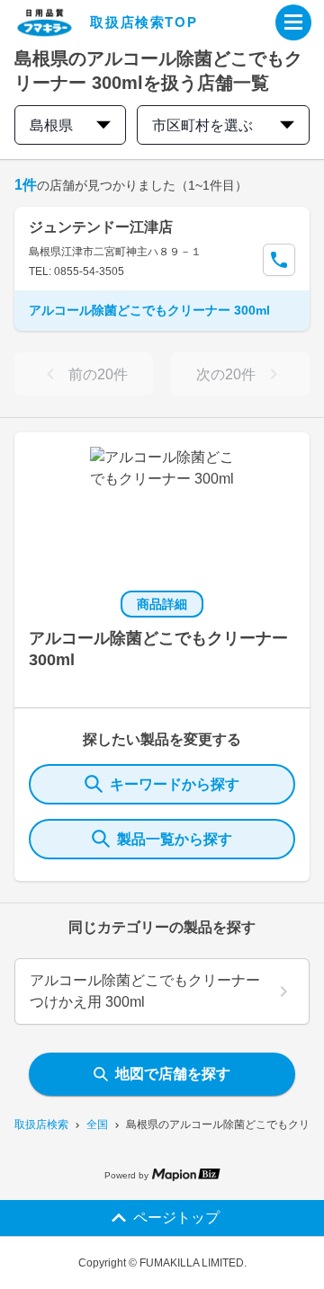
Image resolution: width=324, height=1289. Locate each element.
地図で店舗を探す (172, 1073)
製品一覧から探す (174, 839)
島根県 (51, 125)
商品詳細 (162, 604)
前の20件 (98, 374)
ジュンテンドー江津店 (101, 227)
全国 (97, 1124)
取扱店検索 (41, 1124)
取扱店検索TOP (143, 22)
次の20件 (226, 374)
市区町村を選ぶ (202, 125)
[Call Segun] (279, 260)
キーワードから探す (174, 784)
